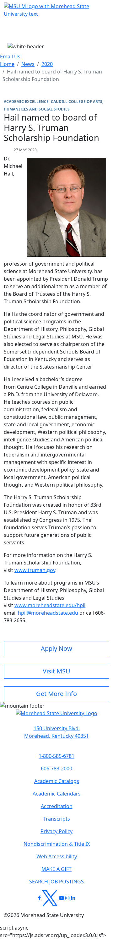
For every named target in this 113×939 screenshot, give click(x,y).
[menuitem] (7, 64)
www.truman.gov (34, 570)
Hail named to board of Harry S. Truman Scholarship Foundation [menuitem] (52, 75)
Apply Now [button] (56, 648)
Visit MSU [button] (56, 671)
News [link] (28, 64)
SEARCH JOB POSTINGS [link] (56, 881)
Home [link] (7, 64)
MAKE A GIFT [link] (56, 869)
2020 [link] (47, 64)
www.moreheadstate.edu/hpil (49, 605)
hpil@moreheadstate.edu (48, 612)
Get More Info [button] (56, 693)
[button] (56, 716)
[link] (56, 732)
